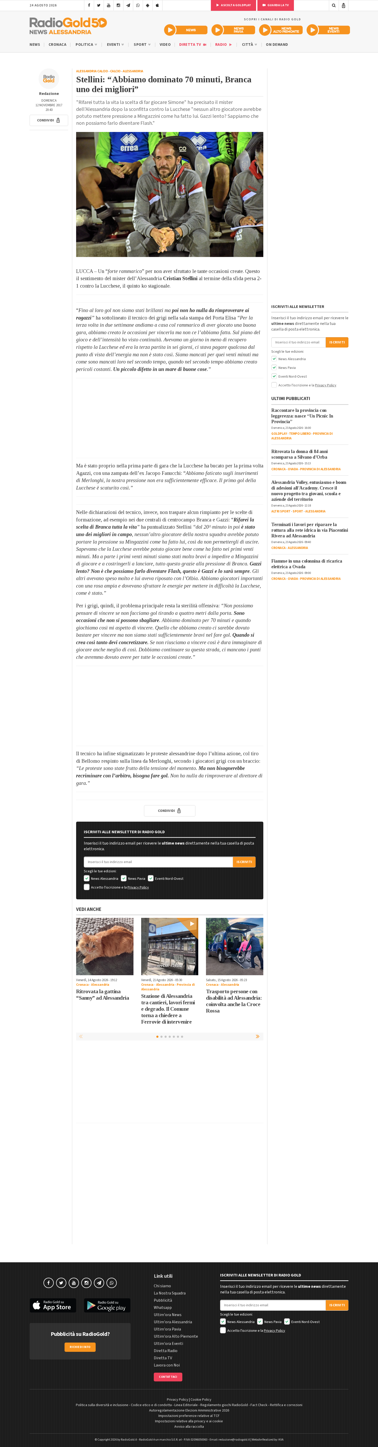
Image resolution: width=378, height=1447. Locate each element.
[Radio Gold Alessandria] (68, 25)
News (35, 44)
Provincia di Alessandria (320, 469)
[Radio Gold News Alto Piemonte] (281, 30)
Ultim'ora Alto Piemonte (176, 1336)
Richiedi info (80, 1347)
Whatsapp (163, 1307)
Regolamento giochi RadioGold (224, 1405)
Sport (141, 44)
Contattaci (168, 1377)
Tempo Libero (300, 433)
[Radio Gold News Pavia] (233, 30)
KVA (281, 1439)
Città (248, 44)
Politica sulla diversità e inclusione (102, 1405)
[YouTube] (108, 5)
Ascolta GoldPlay (235, 5)
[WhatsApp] (138, 5)
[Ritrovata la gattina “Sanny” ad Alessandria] (104, 946)
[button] (49, 120)
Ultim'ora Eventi (168, 1343)
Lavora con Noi (167, 1365)
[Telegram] (128, 5)
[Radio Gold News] (186, 30)
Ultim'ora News (168, 1315)
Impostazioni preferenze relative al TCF (189, 1415)
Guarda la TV (278, 5)
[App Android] (147, 5)
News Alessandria (104, 878)
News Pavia (136, 878)
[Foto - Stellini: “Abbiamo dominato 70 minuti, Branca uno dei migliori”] (169, 194)
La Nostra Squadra (170, 1293)
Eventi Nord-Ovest (168, 878)
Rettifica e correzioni (286, 1405)
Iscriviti (244, 862)
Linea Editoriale (186, 1405)
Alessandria (133, 71)
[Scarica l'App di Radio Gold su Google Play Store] (107, 1305)
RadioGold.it (129, 1439)
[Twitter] (99, 5)
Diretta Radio (165, 1351)
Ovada (293, 469)
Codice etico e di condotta (151, 1405)
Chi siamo (162, 1286)
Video (165, 44)
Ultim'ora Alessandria (173, 1322)
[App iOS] (157, 5)
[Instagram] (118, 5)
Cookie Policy (201, 1399)
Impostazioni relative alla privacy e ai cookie (189, 1421)
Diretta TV (190, 44)
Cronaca (58, 44)
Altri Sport (281, 511)
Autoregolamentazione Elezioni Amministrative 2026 (189, 1410)
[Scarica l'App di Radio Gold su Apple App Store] (53, 1305)
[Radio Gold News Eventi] (328, 30)
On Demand (277, 44)
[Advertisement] (169, 418)
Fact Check (258, 1405)
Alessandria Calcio (92, 71)
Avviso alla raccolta (189, 1426)
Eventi (114, 44)
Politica (85, 44)
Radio (221, 44)
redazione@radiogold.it (234, 1439)
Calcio (115, 71)
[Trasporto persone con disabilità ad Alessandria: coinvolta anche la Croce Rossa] (234, 946)
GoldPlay (279, 433)
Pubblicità (163, 1300)
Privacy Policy (138, 887)
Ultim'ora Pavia (167, 1329)
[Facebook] (89, 5)
